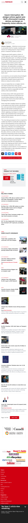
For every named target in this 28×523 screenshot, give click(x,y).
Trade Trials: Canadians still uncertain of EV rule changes (8, 239)
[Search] (22, 2)
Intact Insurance (8, 310)
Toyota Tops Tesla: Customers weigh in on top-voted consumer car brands (12, 215)
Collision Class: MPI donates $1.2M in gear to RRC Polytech (9, 280)
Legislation (4, 237)
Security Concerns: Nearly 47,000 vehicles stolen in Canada (9, 290)
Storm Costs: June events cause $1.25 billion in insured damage (13, 346)
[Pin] (16, 153)
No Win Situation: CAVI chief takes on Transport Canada (13, 326)
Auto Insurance (4, 204)
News (2, 267)
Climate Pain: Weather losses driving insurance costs (13, 307)
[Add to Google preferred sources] (19, 153)
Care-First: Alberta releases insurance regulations (8, 259)
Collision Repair (4, 196)
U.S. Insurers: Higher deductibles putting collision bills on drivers (9, 249)
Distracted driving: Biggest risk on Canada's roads (9, 270)
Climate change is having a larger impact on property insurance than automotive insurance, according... (14, 312)
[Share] (6, 153)
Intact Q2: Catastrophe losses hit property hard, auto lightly (13, 405)
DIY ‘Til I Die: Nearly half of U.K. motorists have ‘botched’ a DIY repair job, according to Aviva (12, 222)
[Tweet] (12, 153)
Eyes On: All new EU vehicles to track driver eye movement (13, 385)
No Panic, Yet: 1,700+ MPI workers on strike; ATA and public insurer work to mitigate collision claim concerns (12, 207)
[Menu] (25, 2)
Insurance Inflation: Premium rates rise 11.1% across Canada (13, 366)
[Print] (2, 153)
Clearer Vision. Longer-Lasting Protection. (13, 179)
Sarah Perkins (8, 42)
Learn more (6, 178)
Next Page (14, 417)
